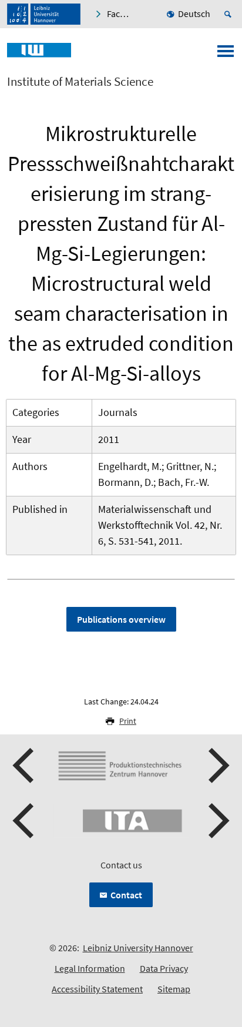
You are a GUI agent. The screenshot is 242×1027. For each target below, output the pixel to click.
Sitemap (173, 989)
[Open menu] (225, 54)
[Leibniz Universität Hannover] (43, 14)
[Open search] (229, 14)
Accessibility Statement (97, 989)
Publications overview (121, 619)
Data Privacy (164, 968)
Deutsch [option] (194, 13)
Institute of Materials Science (80, 82)
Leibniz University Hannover (138, 948)
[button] (24, 765)
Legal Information (90, 968)
